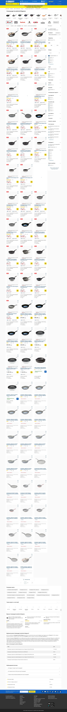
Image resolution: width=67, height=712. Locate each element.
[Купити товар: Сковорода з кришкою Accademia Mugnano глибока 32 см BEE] (17, 372)
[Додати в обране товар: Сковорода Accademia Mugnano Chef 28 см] (18, 83)
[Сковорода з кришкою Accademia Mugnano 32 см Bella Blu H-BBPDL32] (26, 387)
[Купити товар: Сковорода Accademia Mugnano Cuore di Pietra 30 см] (17, 236)
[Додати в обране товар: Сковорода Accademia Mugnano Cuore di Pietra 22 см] (32, 192)
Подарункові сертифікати (38, 704)
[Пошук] (46, 4)
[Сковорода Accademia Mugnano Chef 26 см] (26, 170)
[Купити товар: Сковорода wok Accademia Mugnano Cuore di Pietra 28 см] (31, 291)
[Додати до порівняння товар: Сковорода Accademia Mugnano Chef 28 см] (18, 84)
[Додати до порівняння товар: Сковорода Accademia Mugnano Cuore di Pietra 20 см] (46, 193)
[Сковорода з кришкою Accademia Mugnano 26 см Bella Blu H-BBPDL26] (26, 333)
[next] (60, 602)
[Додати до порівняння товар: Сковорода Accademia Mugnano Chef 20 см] (46, 139)
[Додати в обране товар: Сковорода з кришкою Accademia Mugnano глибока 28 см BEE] (46, 328)
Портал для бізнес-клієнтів (52, 698)
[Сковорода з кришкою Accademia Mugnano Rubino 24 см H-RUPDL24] (40, 485)
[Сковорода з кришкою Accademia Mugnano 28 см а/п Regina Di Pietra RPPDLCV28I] (12, 34)
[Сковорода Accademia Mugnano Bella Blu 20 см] (26, 224)
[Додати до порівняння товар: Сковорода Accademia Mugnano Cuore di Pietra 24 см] (18, 193)
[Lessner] (56, 22)
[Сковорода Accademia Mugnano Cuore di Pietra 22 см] (26, 197)
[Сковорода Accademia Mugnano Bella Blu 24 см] (40, 115)
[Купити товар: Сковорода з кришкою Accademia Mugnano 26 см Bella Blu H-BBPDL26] (31, 345)
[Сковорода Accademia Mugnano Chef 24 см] (12, 170)
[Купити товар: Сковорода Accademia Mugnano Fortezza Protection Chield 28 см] (17, 155)
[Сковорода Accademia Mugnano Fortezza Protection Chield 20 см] (40, 224)
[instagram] (48, 692)
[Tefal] (22, 22)
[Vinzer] (43, 22)
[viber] (50, 692)
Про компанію (22, 697)
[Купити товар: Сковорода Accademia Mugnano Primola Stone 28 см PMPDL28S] (45, 73)
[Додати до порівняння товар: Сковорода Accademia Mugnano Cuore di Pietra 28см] (18, 302)
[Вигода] (51, 1)
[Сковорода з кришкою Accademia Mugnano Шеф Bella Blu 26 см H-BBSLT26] (26, 436)
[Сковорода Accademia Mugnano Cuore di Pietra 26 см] (40, 88)
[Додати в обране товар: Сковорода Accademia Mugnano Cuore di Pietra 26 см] (46, 83)
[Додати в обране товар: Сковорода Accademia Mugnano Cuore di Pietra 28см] (18, 300)
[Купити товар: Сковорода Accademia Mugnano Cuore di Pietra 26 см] (45, 100)
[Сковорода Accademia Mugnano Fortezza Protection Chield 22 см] (26, 61)
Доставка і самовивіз (37, 699)
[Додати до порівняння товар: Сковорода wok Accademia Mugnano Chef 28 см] (18, 275)
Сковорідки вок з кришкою (11, 592)
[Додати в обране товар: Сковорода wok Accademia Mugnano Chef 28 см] (18, 273)
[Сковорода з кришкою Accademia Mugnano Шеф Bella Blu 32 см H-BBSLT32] (12, 461)
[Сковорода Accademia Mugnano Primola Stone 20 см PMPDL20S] (12, 115)
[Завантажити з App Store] (51, 704)
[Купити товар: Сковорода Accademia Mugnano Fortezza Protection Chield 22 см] (31, 73)
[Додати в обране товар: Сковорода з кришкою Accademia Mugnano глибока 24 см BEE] (32, 355)
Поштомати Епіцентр (37, 706)
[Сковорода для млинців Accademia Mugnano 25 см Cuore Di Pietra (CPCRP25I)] (26, 115)
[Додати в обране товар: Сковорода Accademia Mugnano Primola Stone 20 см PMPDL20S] (18, 110)
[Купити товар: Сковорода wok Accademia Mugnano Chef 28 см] (17, 291)
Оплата (35, 697)
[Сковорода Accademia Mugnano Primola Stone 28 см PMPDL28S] (40, 61)
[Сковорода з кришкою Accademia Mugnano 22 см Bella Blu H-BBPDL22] (12, 333)
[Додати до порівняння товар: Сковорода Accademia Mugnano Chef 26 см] (32, 166)
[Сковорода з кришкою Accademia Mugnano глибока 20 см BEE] (12, 387)
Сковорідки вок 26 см (44, 589)
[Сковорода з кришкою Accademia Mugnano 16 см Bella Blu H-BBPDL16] (40, 412)
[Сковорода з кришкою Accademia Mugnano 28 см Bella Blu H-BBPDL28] (26, 306)
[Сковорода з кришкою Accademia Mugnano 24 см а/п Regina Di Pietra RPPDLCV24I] (40, 34)
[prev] (58, 602)
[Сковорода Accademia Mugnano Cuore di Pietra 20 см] (40, 197)
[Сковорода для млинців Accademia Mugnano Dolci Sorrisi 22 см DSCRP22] (12, 485)
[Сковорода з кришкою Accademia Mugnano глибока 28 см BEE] (40, 333)
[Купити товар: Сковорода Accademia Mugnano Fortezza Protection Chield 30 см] (45, 263)
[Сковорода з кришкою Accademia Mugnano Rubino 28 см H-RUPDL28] (12, 510)
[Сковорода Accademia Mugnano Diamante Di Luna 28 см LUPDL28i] (26, 485)
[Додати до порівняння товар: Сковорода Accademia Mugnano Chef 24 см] (18, 166)
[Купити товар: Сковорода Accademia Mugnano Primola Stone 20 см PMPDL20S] (17, 127)
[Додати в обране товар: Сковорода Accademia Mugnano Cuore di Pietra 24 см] (18, 192)
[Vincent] (49, 22)
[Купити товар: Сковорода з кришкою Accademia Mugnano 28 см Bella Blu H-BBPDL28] (31, 318)
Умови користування (51, 697)
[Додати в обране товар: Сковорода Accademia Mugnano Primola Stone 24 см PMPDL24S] (32, 28)
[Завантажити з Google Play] (51, 706)
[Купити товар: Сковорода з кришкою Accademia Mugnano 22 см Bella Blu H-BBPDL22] (17, 345)
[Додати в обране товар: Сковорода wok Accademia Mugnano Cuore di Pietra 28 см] (32, 273)
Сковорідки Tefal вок (30, 597)
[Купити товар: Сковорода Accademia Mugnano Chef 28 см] (17, 100)
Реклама (21, 704)
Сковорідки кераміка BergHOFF (12, 589)
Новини (21, 698)
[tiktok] (53, 692)
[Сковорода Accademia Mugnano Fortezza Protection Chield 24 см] (26, 142)
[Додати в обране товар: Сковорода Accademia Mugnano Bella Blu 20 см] (32, 219)
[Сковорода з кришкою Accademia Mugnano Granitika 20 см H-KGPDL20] (26, 535)
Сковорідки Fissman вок (22, 592)
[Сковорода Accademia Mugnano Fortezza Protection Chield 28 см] (12, 142)
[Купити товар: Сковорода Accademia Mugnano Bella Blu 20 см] (31, 236)
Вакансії (21, 700)
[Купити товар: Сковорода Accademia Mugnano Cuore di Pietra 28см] (17, 318)
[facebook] (43, 692)
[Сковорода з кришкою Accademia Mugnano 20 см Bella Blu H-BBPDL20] (12, 412)
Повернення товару (37, 700)
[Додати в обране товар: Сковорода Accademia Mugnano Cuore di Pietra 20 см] (46, 192)
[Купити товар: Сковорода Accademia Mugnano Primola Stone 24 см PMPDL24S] (31, 46)
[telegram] (55, 692)
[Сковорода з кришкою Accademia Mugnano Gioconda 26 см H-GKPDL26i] (40, 510)
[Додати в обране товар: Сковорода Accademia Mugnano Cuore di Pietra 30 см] (18, 219)
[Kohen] (29, 22)
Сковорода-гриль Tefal (21, 597)
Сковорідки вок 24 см (23, 589)
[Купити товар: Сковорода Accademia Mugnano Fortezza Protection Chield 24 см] (31, 155)
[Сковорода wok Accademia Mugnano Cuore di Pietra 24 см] (26, 251)
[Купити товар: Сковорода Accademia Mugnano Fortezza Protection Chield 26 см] (17, 263)
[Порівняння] (50, 4)
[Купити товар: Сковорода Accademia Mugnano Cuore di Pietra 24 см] (17, 209)
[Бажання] (54, 4)
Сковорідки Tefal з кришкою (34, 589)
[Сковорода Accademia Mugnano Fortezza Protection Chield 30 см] (40, 251)
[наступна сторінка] (32, 583)
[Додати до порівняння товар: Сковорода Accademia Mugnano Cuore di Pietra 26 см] (46, 84)
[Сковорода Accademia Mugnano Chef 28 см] (12, 88)
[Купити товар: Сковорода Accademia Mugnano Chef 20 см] (45, 155)
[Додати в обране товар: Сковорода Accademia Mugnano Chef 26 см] (32, 164)
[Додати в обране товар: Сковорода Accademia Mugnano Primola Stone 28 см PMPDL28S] (46, 56)
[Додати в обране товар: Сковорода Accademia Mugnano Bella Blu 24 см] (46, 110)
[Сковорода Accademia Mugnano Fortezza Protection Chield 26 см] (12, 251)
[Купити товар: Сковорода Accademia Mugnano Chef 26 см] (31, 182)
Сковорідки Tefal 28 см (11, 597)
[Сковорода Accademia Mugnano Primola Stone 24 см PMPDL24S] (26, 34)
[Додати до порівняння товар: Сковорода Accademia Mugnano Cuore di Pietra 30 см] (18, 220)
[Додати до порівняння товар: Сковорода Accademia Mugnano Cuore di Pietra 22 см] (32, 193)
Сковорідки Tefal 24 (32, 592)
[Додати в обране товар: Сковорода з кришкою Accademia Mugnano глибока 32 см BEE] (18, 355)
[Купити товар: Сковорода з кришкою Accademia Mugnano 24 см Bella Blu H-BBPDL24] (45, 318)
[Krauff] (16, 22)
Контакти (21, 699)
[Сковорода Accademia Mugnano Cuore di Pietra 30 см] (12, 224)
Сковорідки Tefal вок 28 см (42, 592)
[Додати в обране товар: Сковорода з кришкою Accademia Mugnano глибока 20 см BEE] (18, 382)
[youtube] (45, 692)
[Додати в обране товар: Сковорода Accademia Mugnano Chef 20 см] (46, 137)
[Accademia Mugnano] (9, 22)
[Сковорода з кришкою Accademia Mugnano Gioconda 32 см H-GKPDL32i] (12, 535)
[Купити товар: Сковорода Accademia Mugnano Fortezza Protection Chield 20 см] (45, 236)
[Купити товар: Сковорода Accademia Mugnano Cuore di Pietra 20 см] (45, 209)
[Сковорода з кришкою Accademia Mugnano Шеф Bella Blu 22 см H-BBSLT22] (12, 436)
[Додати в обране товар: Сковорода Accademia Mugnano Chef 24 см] (18, 164)
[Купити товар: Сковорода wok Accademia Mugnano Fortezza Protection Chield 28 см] (45, 291)
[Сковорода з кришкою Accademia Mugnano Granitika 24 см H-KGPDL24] (40, 535)
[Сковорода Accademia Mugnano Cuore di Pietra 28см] (12, 306)
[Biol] (36, 22)
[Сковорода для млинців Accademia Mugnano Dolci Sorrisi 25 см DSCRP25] (40, 461)
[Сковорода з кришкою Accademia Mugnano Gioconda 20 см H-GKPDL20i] (26, 510)
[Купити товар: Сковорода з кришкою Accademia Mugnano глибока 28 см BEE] (45, 345)
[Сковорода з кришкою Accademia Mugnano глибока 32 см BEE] (12, 360)
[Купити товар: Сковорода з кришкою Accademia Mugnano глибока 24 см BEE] (31, 372)
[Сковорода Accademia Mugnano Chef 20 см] (40, 142)
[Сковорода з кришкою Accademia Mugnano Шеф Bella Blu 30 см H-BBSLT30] (26, 461)
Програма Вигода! (37, 705)
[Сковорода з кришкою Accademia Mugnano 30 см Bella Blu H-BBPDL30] (26, 412)
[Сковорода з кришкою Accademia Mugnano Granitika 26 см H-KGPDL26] (12, 559)
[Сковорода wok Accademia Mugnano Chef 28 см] (12, 278)
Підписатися (32, 691)
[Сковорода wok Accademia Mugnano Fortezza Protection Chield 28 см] (40, 278)
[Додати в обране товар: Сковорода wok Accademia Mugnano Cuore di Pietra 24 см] (32, 246)
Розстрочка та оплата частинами (39, 698)
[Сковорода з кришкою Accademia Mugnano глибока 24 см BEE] (26, 360)
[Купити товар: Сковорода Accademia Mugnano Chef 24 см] (17, 182)
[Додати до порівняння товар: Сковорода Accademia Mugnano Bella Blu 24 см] (46, 111)
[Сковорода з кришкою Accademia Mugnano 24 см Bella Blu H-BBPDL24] (40, 306)
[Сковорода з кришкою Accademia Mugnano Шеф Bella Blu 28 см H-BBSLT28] (40, 436)
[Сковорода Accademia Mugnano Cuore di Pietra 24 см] (12, 197)
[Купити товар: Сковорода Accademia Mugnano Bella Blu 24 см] (45, 127)
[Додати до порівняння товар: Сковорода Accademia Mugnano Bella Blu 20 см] (32, 220)
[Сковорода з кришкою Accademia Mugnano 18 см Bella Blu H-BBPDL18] (40, 387)
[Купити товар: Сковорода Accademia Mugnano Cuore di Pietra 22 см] (31, 209)
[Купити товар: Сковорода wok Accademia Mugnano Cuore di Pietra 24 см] (31, 263)
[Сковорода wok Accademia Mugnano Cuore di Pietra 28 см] (26, 278)
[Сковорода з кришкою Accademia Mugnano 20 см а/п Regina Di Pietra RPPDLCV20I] (12, 61)
